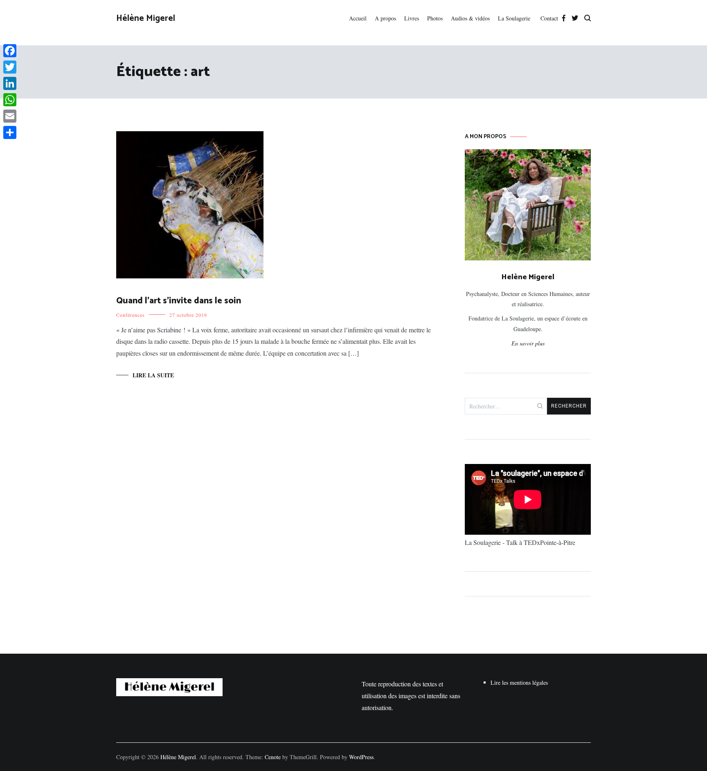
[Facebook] (10, 51)
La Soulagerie (515, 18)
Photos (435, 18)
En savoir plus (528, 343)
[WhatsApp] (10, 100)
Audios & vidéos (470, 18)
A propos (385, 18)
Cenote (273, 757)
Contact (549, 18)
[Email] (10, 116)
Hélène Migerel (145, 18)
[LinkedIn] (10, 83)
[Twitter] (10, 67)
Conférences (130, 315)
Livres (411, 18)
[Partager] (10, 132)
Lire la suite (153, 375)
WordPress (361, 757)
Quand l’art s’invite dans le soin (178, 301)
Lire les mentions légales (519, 682)
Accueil (358, 18)
